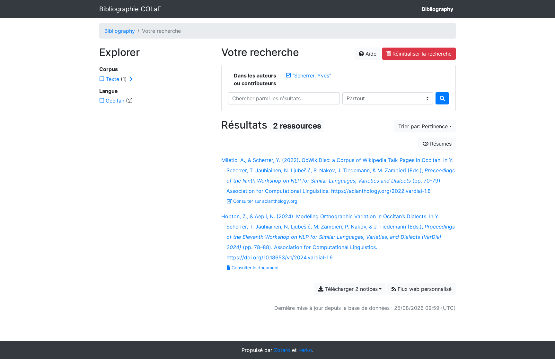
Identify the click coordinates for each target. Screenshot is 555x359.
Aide (370, 53)
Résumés (440, 143)
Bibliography (437, 9)
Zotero (282, 350)
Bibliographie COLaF (130, 9)
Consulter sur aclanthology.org (265, 201)
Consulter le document (255, 267)
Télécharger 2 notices (350, 289)
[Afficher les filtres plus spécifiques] (131, 79)
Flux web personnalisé (424, 289)
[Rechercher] (442, 98)
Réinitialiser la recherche (421, 53)
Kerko (305, 350)
